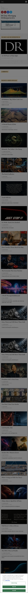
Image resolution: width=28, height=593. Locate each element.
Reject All (14, 586)
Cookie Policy (7, 580)
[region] (14, 583)
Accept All (14, 590)
